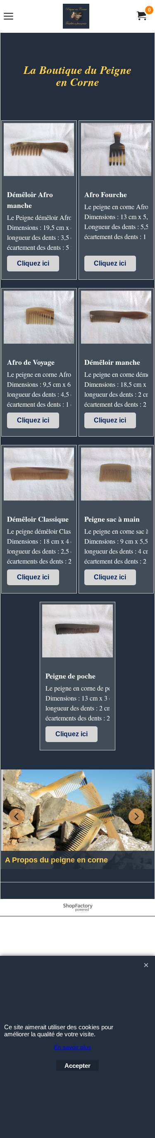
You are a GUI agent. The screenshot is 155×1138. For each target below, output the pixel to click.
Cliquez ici (33, 263)
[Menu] (8, 17)
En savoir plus (72, 1047)
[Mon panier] (141, 16)
